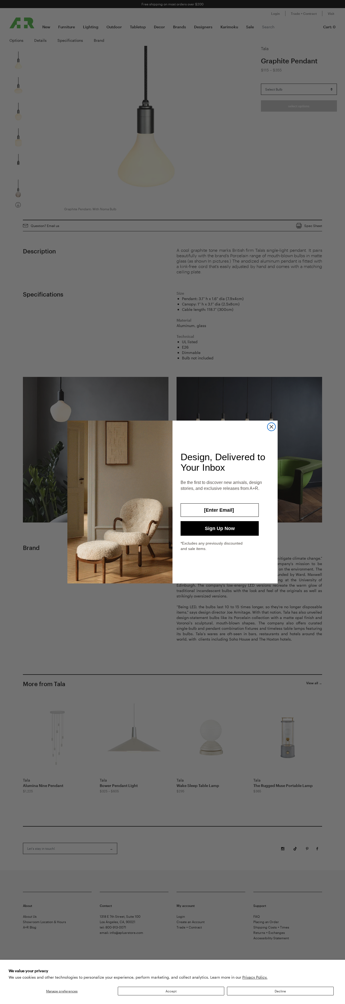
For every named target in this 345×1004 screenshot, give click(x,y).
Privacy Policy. (254, 977)
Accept (171, 991)
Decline (280, 991)
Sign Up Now (220, 528)
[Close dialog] (271, 427)
